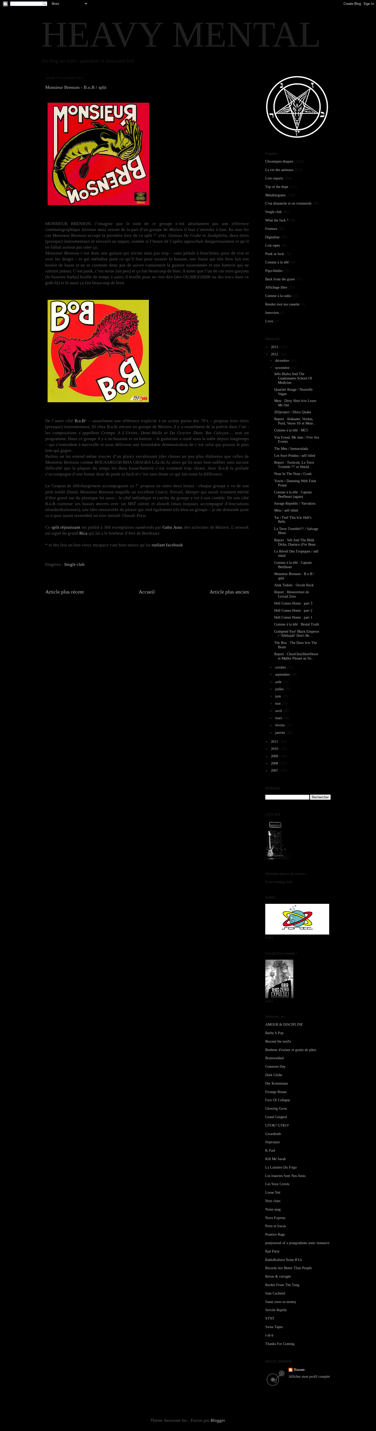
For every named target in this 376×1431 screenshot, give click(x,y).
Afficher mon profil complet (309, 1377)
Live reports (274, 178)
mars (279, 718)
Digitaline (272, 237)
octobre (281, 667)
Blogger (218, 1420)
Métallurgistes (275, 195)
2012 (275, 354)
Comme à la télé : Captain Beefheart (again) (293, 494)
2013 (275, 347)
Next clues (272, 1201)
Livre (269, 321)
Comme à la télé (277, 262)
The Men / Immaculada (291, 449)
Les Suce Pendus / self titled (294, 456)
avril (279, 711)
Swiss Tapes (274, 1327)
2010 (275, 749)
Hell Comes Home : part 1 (293, 617)
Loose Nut (272, 1192)
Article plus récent (64, 592)
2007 (275, 770)
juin (278, 696)
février (280, 725)
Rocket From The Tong (282, 1285)
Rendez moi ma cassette (282, 304)
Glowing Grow (276, 1108)
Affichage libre (276, 287)
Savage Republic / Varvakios (294, 503)
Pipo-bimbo (273, 271)
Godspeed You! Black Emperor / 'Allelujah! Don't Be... (296, 634)
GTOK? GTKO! (277, 1125)
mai (278, 703)
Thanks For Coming (279, 1344)
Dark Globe (273, 1075)
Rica (83, 533)
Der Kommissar (276, 1083)
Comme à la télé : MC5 (291, 430)
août (278, 682)
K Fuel (270, 1150)
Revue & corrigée (278, 1276)
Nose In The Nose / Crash (293, 474)
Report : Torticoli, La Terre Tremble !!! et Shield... (294, 465)
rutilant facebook (167, 545)
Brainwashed (274, 1058)
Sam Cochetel (275, 1293)
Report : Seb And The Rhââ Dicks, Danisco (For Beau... (296, 542)
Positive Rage (275, 1234)
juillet (280, 689)
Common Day (275, 1066)
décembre (282, 361)
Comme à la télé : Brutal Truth (296, 624)
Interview (272, 313)
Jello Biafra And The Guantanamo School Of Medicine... (293, 378)
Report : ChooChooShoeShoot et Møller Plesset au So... (296, 656)
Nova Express (275, 1218)
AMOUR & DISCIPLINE (284, 1024)
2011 (275, 742)
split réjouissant (66, 527)
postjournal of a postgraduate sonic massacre (297, 1243)
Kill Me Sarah (275, 1159)
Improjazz (272, 1142)
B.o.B (80, 420)
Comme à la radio (278, 296)
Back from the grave (280, 279)
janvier (280, 733)
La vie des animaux (279, 170)
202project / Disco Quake (292, 412)
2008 (275, 763)
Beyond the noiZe (278, 1041)
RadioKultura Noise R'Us (283, 1260)
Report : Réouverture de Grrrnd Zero (291, 594)
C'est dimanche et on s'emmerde (288, 203)
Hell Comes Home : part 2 (293, 610)
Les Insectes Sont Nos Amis (285, 1176)
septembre (283, 674)
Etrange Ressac (276, 1092)
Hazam (299, 1370)
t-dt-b (269, 1335)
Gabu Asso (172, 527)
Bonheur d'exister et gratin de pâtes (290, 1050)
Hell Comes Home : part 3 (293, 603)
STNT (269, 1318)
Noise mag (273, 1209)
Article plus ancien (229, 592)
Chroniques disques (279, 161)
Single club (74, 564)
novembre (283, 368)
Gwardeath (273, 1134)
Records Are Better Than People (288, 1268)
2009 (275, 756)
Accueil (147, 592)
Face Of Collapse (277, 1100)
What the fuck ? (276, 220)
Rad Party (272, 1251)
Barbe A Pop (274, 1033)
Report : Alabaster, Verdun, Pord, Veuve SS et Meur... (295, 421)
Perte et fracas (275, 1226)
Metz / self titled (286, 510)
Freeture (271, 229)
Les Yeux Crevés (277, 1184)
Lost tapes (272, 245)
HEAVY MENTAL (181, 34)
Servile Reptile (276, 1310)
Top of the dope (276, 187)
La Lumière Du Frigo (281, 1167)
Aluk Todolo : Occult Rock (294, 585)
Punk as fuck (274, 254)
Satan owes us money (280, 1302)
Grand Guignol (276, 1117)
